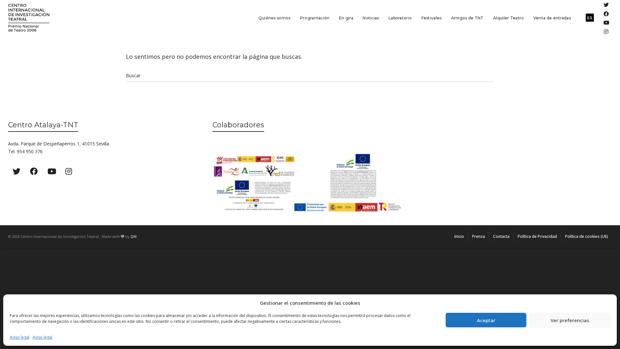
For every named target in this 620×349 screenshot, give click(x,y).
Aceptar (486, 320)
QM (133, 236)
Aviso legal (19, 337)
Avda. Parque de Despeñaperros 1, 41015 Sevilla (58, 144)
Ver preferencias (570, 320)
